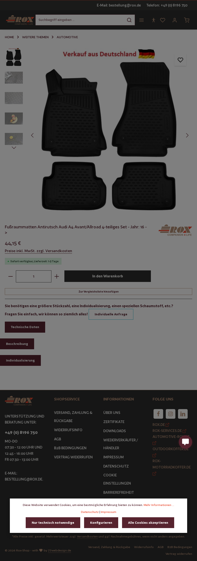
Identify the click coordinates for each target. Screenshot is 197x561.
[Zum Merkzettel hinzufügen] (180, 60)
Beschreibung (17, 344)
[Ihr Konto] (174, 19)
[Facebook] (158, 414)
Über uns (111, 413)
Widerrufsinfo (68, 430)
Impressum (113, 457)
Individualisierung (20, 360)
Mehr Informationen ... (159, 505)
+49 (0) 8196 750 (21, 432)
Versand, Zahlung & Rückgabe (73, 417)
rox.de (159, 425)
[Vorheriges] (33, 135)
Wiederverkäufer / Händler (120, 444)
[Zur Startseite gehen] (20, 20)
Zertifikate (113, 422)
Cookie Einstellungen (117, 479)
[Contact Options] (185, 442)
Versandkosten (87, 536)
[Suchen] (129, 19)
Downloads (114, 431)
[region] (98, 130)
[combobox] (79, 19)
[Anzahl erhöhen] (56, 276)
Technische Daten (25, 327)
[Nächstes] (187, 135)
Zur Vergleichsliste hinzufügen (99, 291)
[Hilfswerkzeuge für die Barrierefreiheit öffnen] (153, 19)
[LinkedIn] (183, 414)
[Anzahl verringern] (10, 276)
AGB (57, 439)
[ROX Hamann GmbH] (175, 230)
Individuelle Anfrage (111, 314)
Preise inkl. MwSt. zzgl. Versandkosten (38, 251)
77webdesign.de (59, 550)
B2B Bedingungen (70, 448)
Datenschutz (116, 466)
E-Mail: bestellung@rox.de (119, 5)
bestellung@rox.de (23, 479)
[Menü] (141, 19)
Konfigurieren (101, 522)
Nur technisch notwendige (53, 522)
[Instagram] (170, 414)
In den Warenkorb (107, 276)
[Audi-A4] (110, 130)
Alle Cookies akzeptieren (148, 522)
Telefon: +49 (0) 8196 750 (166, 5)
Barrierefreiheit (118, 492)
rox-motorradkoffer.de (172, 464)
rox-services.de (168, 431)
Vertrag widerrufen (73, 457)
